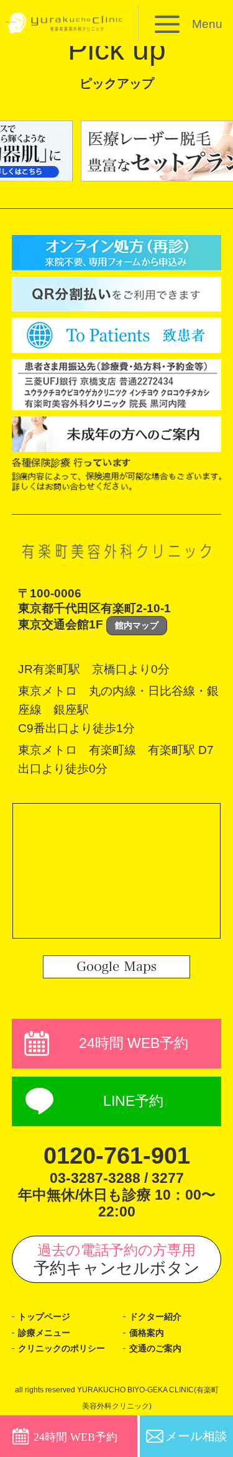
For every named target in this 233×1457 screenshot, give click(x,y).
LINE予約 (133, 1101)
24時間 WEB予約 (133, 1043)
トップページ (44, 1316)
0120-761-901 (116, 1155)
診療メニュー (44, 1333)
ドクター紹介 (155, 1316)
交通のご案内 (155, 1348)
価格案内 (146, 1333)
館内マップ (136, 625)
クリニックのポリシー (61, 1348)
